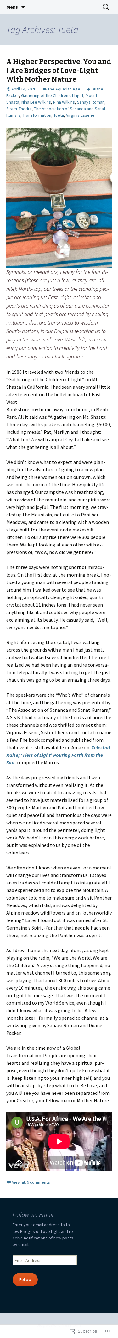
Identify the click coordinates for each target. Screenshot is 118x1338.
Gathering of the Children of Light (52, 95)
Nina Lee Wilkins (36, 102)
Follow (25, 1279)
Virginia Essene (80, 115)
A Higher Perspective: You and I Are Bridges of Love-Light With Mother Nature (58, 70)
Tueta (58, 115)
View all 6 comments (31, 1182)
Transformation (37, 115)
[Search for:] (106, 7)
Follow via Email (33, 1214)
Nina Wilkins (64, 102)
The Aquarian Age (64, 89)
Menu (12, 7)
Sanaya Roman (90, 102)
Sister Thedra (19, 108)
